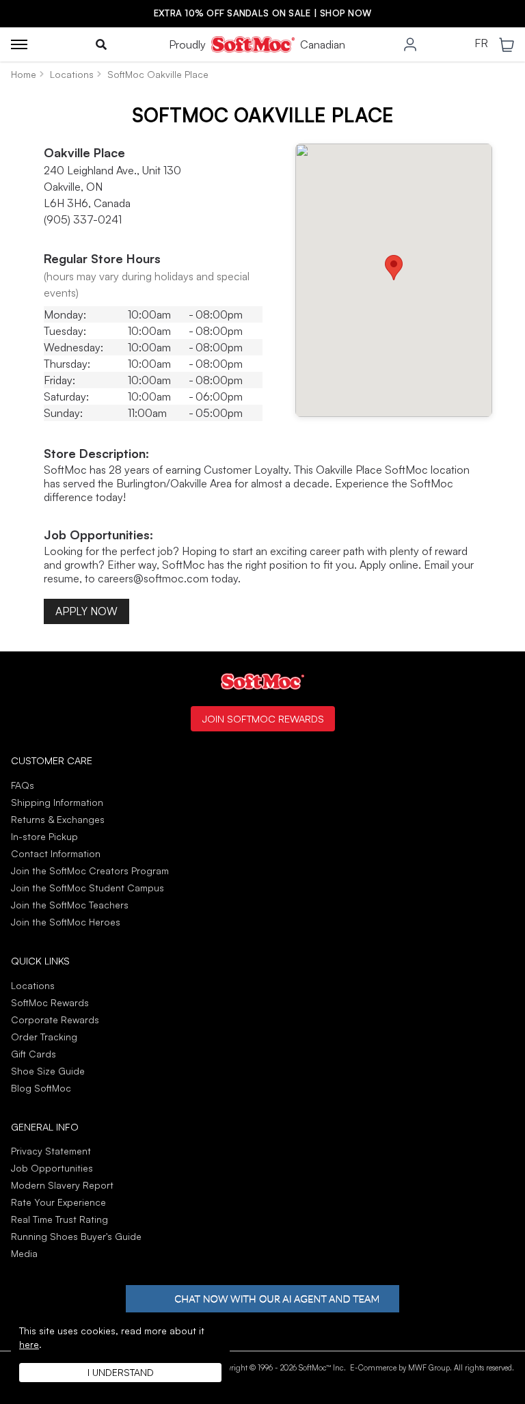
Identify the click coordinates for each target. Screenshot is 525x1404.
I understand (121, 1372)
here (29, 1344)
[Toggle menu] (19, 44)
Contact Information (55, 853)
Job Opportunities (52, 1168)
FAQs (22, 785)
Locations (72, 74)
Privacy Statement (51, 1151)
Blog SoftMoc (41, 1088)
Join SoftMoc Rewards (263, 718)
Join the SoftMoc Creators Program (90, 870)
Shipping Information (57, 802)
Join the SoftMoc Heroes (65, 922)
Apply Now (86, 611)
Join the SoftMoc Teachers (70, 904)
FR (481, 44)
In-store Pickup (44, 836)
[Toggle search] (101, 44)
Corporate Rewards (55, 1019)
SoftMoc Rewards (50, 1002)
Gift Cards (33, 1053)
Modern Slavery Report (62, 1185)
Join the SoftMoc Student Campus (87, 887)
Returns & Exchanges (58, 819)
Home (23, 74)
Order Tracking (44, 1036)
